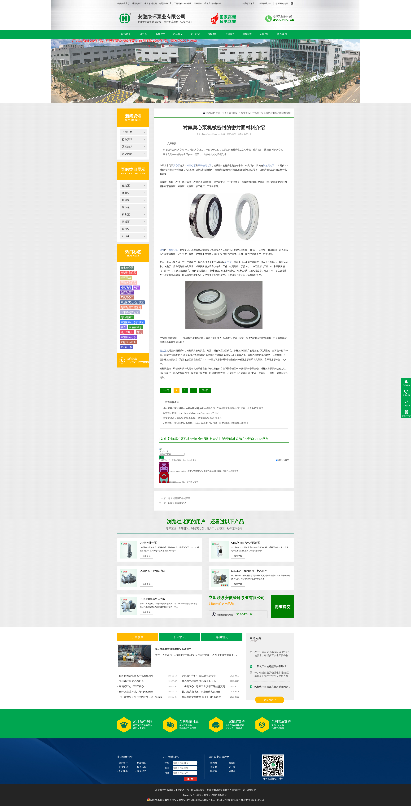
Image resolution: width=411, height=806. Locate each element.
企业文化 (123, 767)
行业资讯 (127, 139)
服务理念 (247, 34)
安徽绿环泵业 (128, 342)
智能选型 (160, 34)
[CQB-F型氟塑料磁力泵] (128, 614)
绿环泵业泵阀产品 (219, 756)
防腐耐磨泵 (127, 292)
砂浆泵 (231, 528)
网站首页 (126, 34)
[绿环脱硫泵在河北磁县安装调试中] (134, 656)
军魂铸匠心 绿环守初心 (131, 686)
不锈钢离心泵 (204, 165)
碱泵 (136, 287)
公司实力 (230, 34)
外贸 (139, 332)
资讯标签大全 (257, 800)
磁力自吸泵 (127, 332)
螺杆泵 (126, 229)
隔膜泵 (126, 221)
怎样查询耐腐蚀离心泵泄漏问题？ (272, 683)
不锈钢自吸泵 (128, 282)
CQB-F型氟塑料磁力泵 (152, 599)
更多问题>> (270, 699)
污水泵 (126, 236)
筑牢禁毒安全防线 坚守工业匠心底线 (201, 697)
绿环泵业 (125, 18)
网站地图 (235, 800)
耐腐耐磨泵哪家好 (177, 503)
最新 (280, 460)
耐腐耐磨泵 (135, 327)
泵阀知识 (127, 146)
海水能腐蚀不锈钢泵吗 (179, 498)
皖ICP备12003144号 (159, 800)
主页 (224, 113)
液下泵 (126, 207)
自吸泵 (126, 200)
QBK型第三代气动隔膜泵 (245, 542)
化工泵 (228, 262)
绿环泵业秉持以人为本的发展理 (136, 691)
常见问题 (127, 153)
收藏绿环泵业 (248, 3)
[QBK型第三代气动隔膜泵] (220, 558)
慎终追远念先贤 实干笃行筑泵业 (136, 676)
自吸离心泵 (127, 267)
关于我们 (195, 34)
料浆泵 (126, 214)
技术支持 (245, 800)
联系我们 (282, 34)
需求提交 (283, 606)
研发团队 (141, 763)
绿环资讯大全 (265, 3)
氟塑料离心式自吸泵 (132, 302)
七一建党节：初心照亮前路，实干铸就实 (140, 697)
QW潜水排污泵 (148, 542)
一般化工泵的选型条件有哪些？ (271, 662)
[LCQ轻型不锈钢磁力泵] (128, 586)
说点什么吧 (164, 451)
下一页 (205, 390)
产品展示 (178, 34)
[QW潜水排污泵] (128, 558)
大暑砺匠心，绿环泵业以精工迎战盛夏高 (203, 686)
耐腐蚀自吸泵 (198, 790)
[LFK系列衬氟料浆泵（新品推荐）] (220, 586)
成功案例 (212, 34)
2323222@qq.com (175, 482)
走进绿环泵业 (125, 756)
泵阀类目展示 (133, 169)
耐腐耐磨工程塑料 (131, 307)
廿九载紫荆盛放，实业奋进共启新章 (201, 691)
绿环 (162, 250)
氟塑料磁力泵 (166, 790)
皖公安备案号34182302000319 (184, 800)
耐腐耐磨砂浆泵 (215, 790)
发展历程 (141, 767)
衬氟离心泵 (190, 165)
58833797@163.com (176, 471)
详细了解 (146, 556)
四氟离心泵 (127, 297)
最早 (287, 460)
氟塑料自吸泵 (128, 272)
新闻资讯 (264, 34)
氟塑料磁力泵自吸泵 (132, 322)
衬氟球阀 (126, 287)
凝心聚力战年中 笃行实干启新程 (199, 681)
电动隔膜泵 (127, 317)
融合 (123, 327)
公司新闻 (127, 132)
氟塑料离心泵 (128, 337)
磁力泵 (143, 34)
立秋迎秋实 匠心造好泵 (131, 681)
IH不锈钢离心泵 (130, 312)
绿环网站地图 (281, 3)
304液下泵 (126, 347)
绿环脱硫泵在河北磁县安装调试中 (173, 649)
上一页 (165, 390)
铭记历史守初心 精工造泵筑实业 (199, 676)
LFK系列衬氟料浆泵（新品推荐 (249, 570)
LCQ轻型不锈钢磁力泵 (153, 570)
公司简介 (123, 763)
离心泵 (126, 192)
